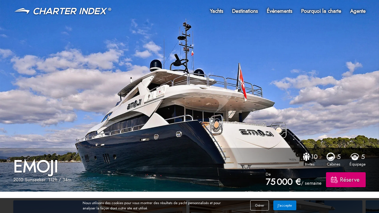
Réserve (350, 180)
